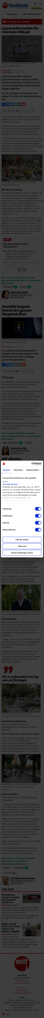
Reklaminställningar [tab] (34, 470)
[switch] (38, 516)
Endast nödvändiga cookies (22, 553)
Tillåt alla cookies (22, 540)
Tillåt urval (22, 546)
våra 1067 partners (10, 484)
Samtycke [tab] (6, 470)
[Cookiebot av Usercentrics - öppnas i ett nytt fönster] (31, 463)
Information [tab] (18, 470)
